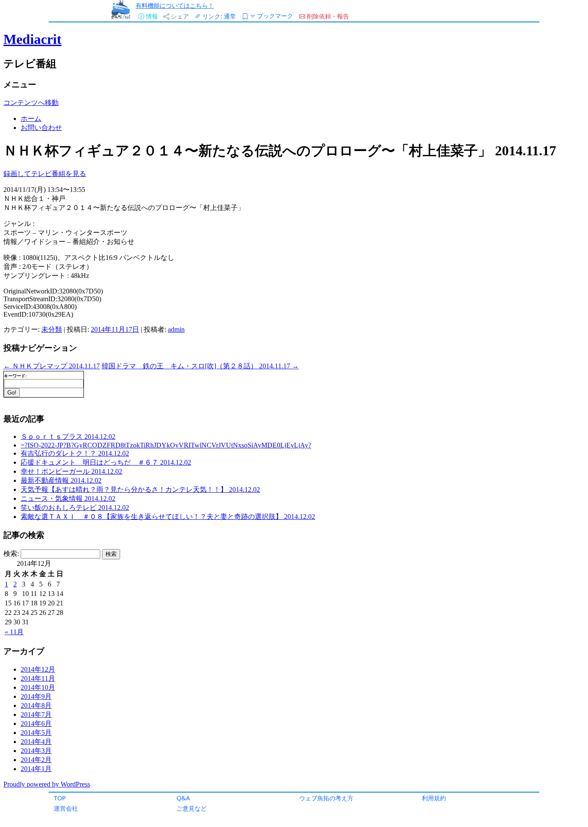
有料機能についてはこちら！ (175, 5)
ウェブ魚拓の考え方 (326, 798)
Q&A (183, 798)
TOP (60, 798)
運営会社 (66, 808)
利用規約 (434, 798)
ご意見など (191, 808)
